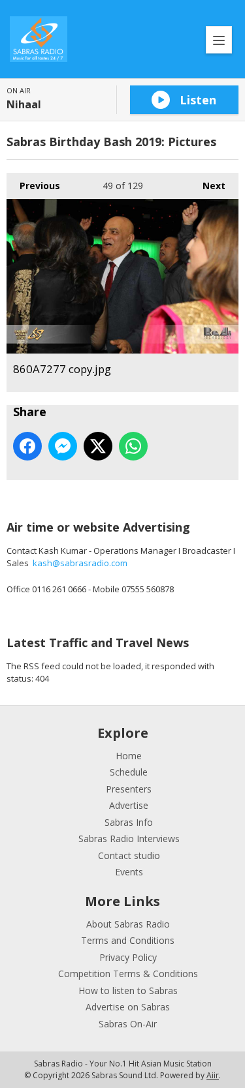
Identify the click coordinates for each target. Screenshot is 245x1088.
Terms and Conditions (127, 940)
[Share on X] (98, 446)
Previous (33, 185)
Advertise (128, 805)
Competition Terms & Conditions (128, 973)
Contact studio (129, 855)
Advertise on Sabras (128, 1007)
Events (129, 872)
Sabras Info (129, 822)
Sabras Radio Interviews (129, 838)
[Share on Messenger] (62, 446)
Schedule (129, 772)
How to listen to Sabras (128, 990)
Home (129, 755)
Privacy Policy (128, 957)
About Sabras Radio (128, 924)
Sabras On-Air (128, 1024)
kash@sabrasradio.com (80, 563)
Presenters (129, 789)
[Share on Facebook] (27, 446)
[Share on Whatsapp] (133, 446)
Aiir (212, 1075)
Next (207, 185)
